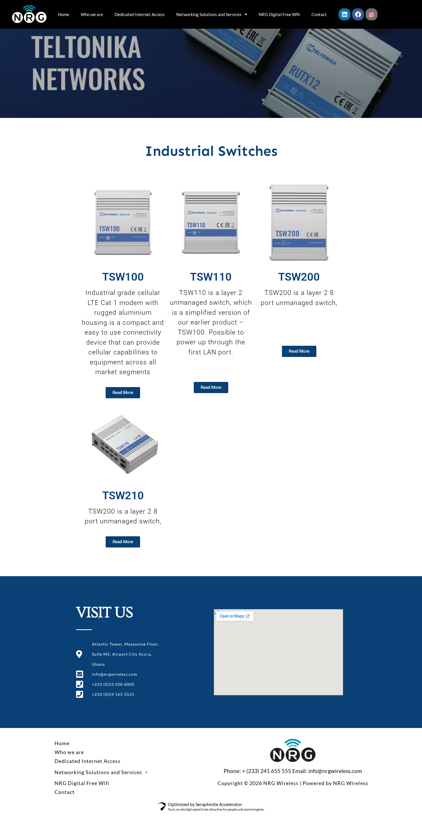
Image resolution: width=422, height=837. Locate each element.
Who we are (92, 14)
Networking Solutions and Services (209, 14)
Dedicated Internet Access (140, 14)
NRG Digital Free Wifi (279, 14)
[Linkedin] (344, 14)
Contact (319, 14)
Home (63, 14)
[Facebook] (358, 14)
